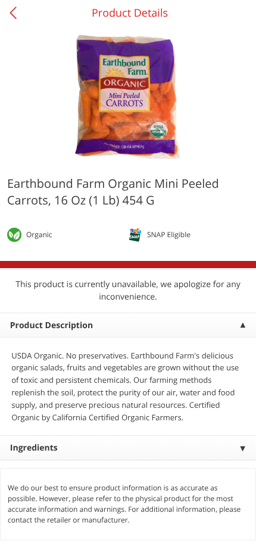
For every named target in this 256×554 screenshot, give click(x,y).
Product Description (51, 325)
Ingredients (34, 448)
